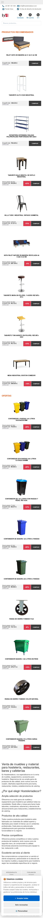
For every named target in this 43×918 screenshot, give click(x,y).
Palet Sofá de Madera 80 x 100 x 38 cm (21, 55)
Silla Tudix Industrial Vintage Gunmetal (21, 215)
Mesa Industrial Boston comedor (21, 375)
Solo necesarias (21, 905)
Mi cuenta (30, 17)
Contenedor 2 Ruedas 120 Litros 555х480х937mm (21, 419)
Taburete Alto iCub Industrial (21, 95)
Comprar (35, 63)
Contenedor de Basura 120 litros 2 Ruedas (21, 539)
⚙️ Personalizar (21, 911)
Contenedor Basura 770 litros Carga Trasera (21, 740)
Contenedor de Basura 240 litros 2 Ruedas (21, 579)
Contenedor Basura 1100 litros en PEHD (21, 659)
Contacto (20, 17)
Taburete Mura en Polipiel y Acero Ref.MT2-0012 (21, 296)
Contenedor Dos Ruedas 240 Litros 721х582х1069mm (21, 459)
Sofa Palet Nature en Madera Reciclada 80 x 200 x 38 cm (21, 256)
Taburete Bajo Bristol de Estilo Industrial (21, 176)
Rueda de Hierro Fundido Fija (21, 619)
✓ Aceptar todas (21, 898)
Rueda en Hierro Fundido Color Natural (21, 699)
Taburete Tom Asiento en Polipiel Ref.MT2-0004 (21, 336)
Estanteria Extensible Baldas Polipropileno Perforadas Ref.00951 (22, 136)
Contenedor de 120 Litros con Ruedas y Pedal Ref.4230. (21, 499)
